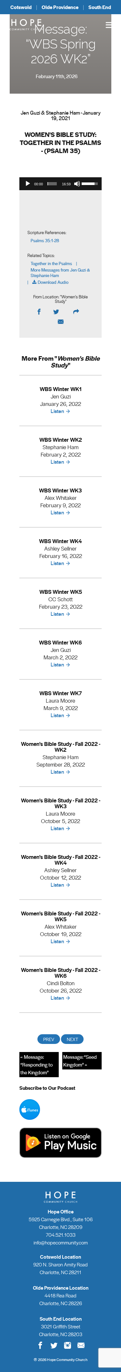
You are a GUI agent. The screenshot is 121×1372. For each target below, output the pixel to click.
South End (99, 7)
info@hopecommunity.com (61, 1242)
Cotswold (21, 7)
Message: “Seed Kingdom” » (80, 1060)
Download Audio (53, 282)
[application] (60, 183)
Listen (57, 411)
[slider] (52, 183)
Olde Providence (60, 7)
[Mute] (77, 184)
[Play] (28, 184)
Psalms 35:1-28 (45, 240)
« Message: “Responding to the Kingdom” (36, 1064)
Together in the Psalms (51, 263)
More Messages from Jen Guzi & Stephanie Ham (60, 272)
